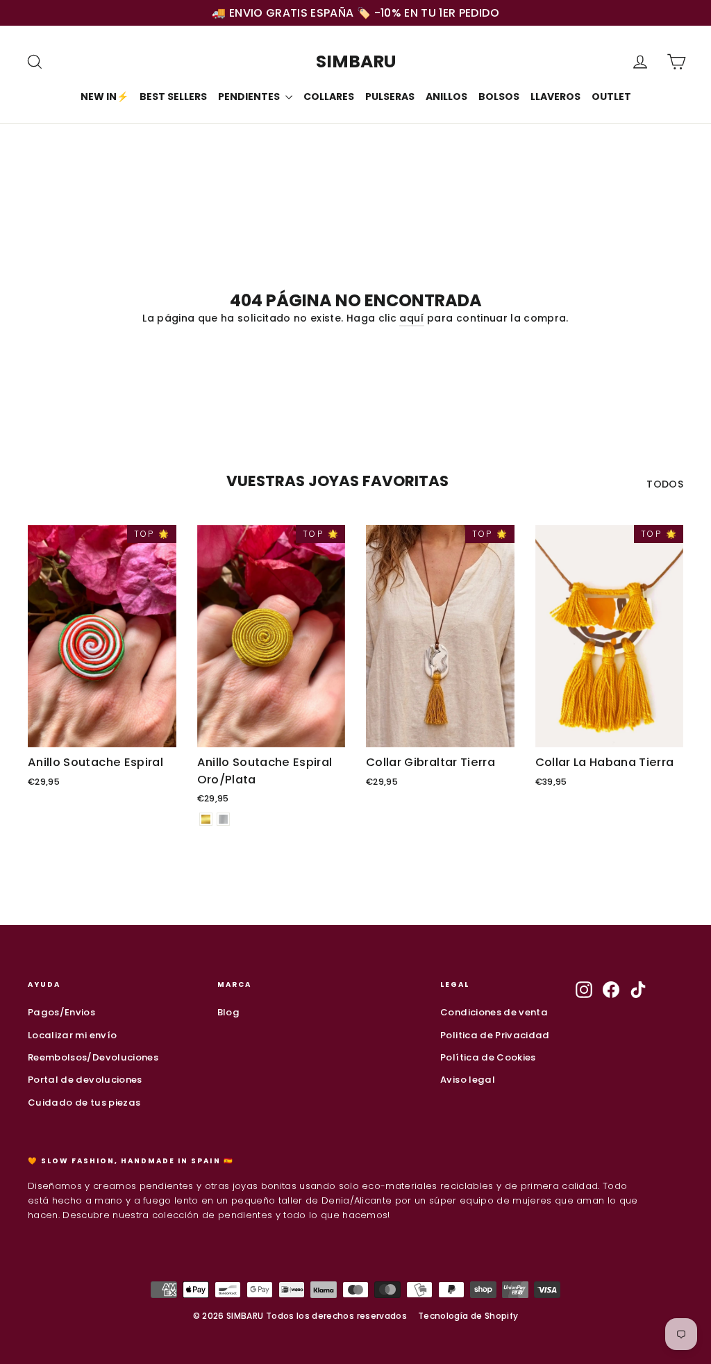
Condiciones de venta (494, 1012)
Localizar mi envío (72, 1035)
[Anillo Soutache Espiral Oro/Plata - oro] (206, 819)
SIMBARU (356, 61)
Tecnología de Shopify (468, 1316)
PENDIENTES (250, 96)
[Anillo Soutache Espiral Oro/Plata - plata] (223, 819)
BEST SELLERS (173, 96)
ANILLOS (446, 96)
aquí (411, 318)
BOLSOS (498, 96)
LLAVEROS (555, 96)
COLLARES (328, 96)
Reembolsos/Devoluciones (93, 1057)
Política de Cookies (488, 1057)
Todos (664, 484)
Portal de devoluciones (85, 1079)
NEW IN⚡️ (104, 96)
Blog (228, 1012)
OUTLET (611, 96)
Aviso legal (467, 1079)
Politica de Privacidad (495, 1035)
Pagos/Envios (61, 1012)
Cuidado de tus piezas (84, 1102)
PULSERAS (390, 96)
